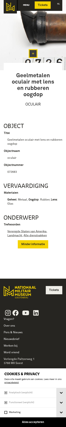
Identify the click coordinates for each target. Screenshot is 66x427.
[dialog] (33, 397)
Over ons (9, 325)
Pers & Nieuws (13, 332)
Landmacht (14, 235)
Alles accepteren (33, 422)
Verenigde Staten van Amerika (26, 231)
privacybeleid (11, 383)
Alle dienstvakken (35, 235)
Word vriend (11, 352)
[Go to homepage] (19, 293)
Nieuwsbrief (11, 339)
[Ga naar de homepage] (10, 7)
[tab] (61, 393)
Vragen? (9, 319)
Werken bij (11, 345)
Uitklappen (33, 53)
